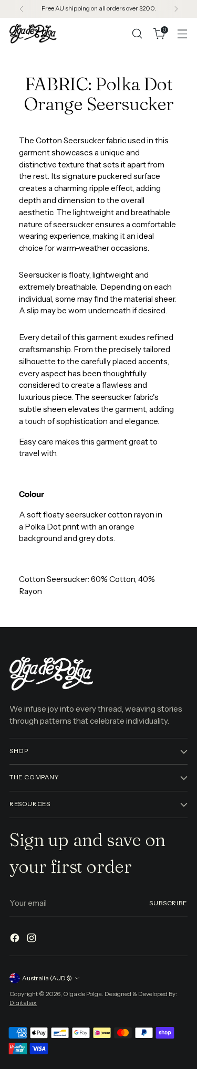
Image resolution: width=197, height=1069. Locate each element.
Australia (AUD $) (47, 978)
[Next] (176, 9)
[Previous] (21, 9)
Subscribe (168, 903)
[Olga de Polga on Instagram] (32, 940)
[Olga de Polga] (33, 33)
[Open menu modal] (182, 34)
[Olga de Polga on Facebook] (15, 940)
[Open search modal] (137, 34)
